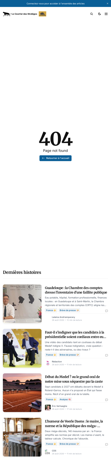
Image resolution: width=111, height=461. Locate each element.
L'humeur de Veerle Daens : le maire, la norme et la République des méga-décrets (74, 425)
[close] (107, 3)
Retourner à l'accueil (57, 158)
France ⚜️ (51, 310)
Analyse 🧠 (65, 399)
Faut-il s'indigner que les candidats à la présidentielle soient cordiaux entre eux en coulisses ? (75, 337)
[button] (91, 14)
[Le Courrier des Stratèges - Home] (29, 14)
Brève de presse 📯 (69, 310)
